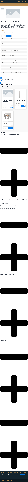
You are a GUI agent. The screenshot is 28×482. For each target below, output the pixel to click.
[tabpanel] (8, 116)
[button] (26, 5)
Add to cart (10, 107)
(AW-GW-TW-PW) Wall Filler (20, 100)
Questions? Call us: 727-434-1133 (7, 84)
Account (9, 474)
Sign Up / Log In (21, 1)
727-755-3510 (16, 474)
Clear (14, 32)
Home (2, 474)
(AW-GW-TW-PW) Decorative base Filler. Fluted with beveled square (8, 101)
